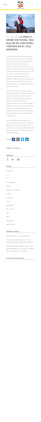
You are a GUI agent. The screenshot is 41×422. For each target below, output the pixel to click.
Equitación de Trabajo (13, 190)
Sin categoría (10, 220)
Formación (9, 197)
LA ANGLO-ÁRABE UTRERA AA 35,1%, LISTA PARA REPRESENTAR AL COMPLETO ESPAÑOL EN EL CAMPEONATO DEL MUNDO (20, 248)
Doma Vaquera (10, 182)
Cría (7, 178)
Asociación (9, 171)
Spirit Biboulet (10, 224)
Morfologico (10, 205)
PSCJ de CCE (10, 209)
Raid (7, 213)
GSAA (8, 201)
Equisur (8, 186)
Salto (7, 217)
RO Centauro (15, 148)
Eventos (8, 194)
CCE (7, 174)
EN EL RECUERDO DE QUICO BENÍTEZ (18, 236)
